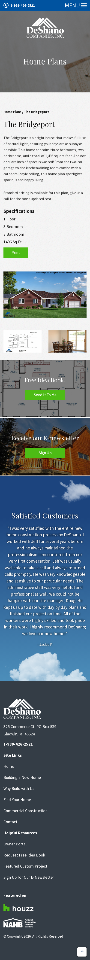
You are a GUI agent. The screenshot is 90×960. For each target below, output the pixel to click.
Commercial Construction (25, 811)
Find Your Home (17, 800)
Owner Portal (15, 844)
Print (16, 252)
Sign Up (45, 452)
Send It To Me (45, 394)
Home (8, 766)
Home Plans (12, 112)
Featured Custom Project (25, 866)
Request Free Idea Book (24, 855)
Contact (10, 822)
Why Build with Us (18, 788)
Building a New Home (22, 777)
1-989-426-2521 (22, 5)
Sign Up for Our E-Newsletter (28, 877)
